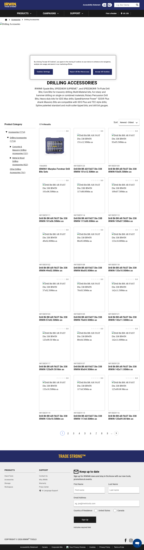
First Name (78, 484)
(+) (7, 137)
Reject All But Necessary (79, 72)
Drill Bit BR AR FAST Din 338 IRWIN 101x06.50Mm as (53, 219)
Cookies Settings (43, 72)
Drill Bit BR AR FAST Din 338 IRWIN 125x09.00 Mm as (122, 417)
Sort (116, 122)
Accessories (15, 20)
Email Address (80, 498)
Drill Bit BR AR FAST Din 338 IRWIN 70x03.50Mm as (88, 318)
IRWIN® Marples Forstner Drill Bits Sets (54, 170)
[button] (125, 540)
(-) (6, 131)
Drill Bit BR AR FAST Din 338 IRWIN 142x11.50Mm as (122, 318)
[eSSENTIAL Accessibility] (107, 5)
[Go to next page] (116, 433)
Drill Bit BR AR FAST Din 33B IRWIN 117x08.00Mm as (88, 219)
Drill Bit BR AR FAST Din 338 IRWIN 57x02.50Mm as (53, 318)
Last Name (113, 484)
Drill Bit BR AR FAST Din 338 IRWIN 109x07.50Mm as (122, 219)
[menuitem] (24, 13)
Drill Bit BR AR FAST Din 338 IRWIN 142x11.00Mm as (122, 368)
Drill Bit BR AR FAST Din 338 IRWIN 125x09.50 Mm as (53, 368)
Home (6, 19)
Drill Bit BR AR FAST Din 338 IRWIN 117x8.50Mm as (88, 417)
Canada (120, 510)
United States (104, 510)
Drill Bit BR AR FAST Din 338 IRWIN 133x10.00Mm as (122, 269)
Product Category (13, 124)
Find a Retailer (111, 13)
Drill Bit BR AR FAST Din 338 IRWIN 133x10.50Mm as (53, 417)
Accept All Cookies (102, 72)
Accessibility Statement (91, 5)
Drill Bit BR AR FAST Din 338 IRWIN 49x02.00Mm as (53, 269)
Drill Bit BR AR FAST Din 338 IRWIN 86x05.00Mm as (88, 269)
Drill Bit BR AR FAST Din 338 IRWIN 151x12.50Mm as (88, 170)
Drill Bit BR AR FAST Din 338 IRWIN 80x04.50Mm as (88, 368)
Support (75, 13)
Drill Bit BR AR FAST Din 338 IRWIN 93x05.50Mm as (122, 170)
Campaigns (49, 13)
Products (23, 13)
